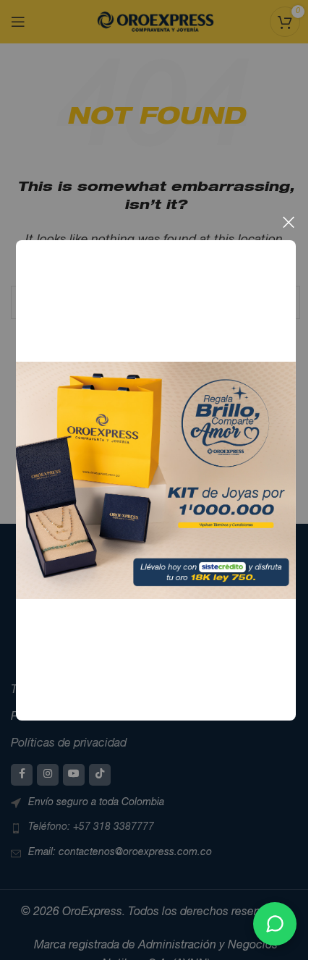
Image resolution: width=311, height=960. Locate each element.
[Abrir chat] (275, 924)
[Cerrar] (288, 222)
